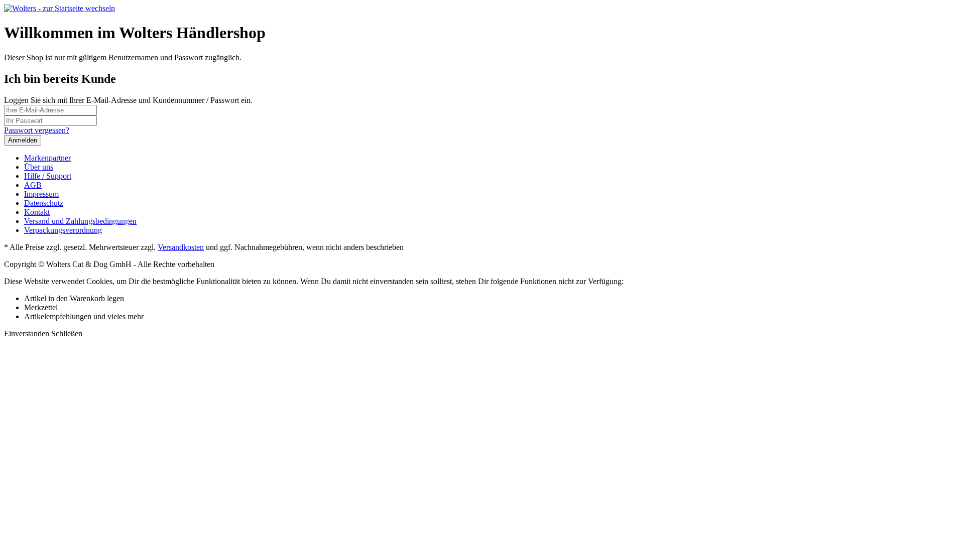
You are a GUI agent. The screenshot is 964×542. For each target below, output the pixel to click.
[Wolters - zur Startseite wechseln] (59, 8)
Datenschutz (43, 203)
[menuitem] (492, 158)
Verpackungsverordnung (63, 230)
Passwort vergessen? (36, 130)
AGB (33, 185)
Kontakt (37, 212)
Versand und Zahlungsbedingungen (80, 221)
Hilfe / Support (47, 176)
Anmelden (22, 140)
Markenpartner (47, 158)
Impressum (41, 194)
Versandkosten (181, 247)
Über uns (38, 167)
